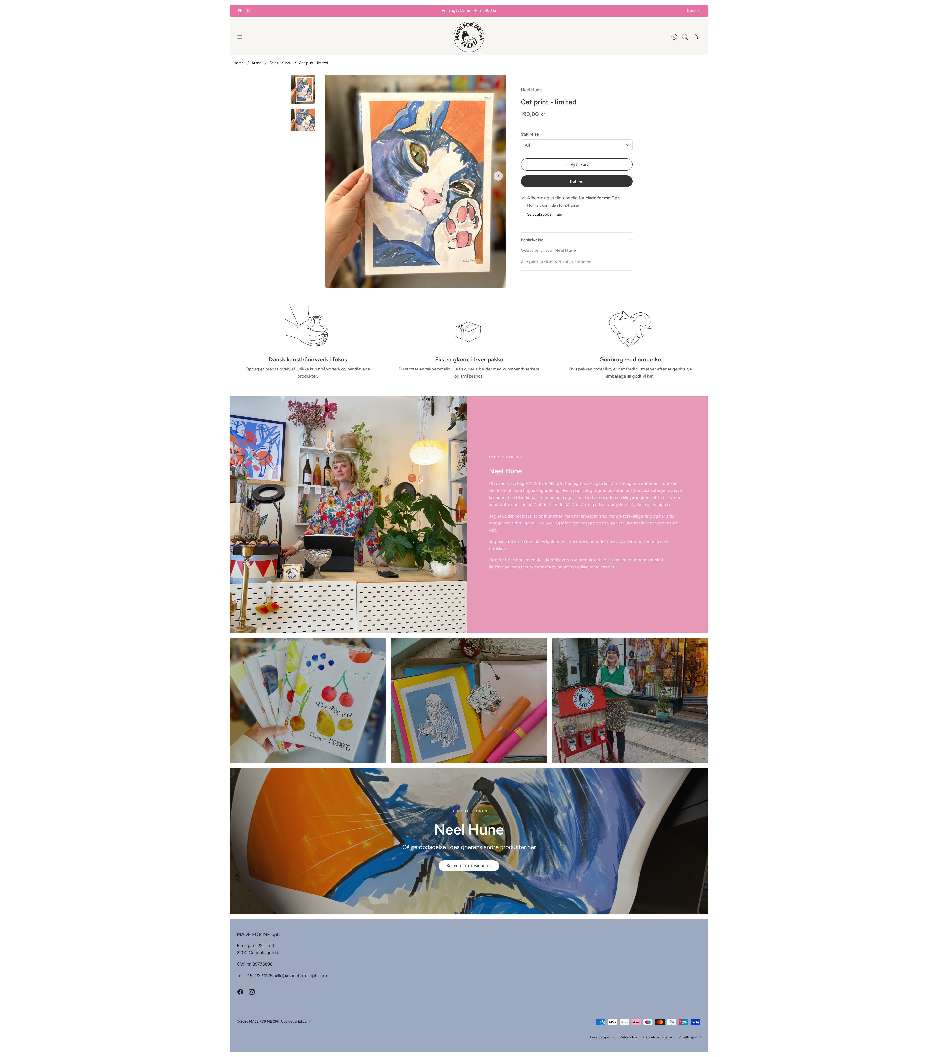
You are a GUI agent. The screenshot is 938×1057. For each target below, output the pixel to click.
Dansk (691, 11)
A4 (527, 145)
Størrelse (530, 134)
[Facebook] (240, 10)
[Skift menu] (242, 37)
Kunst (256, 63)
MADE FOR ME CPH (264, 1021)
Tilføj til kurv (577, 164)
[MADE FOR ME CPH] (469, 37)
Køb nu (577, 181)
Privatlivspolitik (690, 1037)
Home (239, 63)
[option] (415, 181)
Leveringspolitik (602, 1037)
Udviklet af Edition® (296, 1021)
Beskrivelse (532, 240)
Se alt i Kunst (280, 63)
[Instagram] (249, 10)
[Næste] (498, 176)
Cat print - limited (313, 63)
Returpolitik (628, 1037)
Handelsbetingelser (658, 1037)
